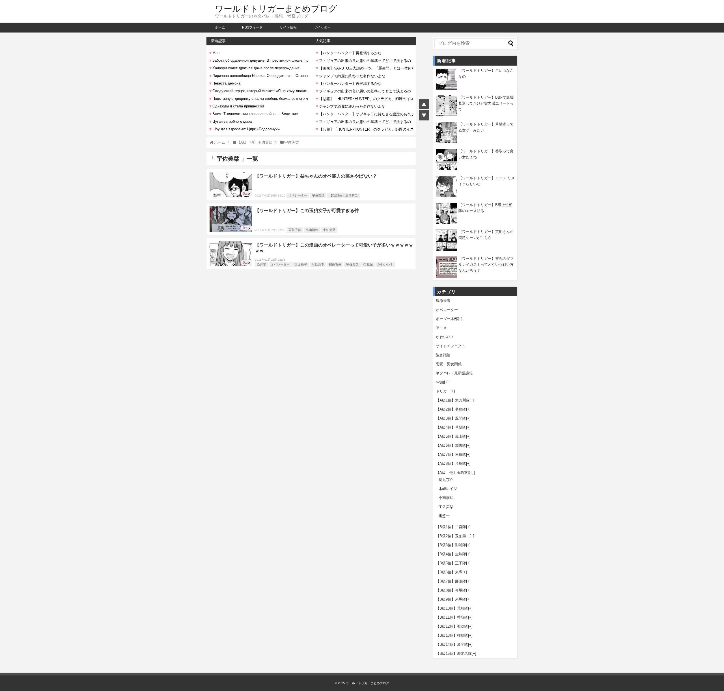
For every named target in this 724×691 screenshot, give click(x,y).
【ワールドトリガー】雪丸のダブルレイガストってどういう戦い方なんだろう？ (486, 264)
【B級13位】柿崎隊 (452, 635)
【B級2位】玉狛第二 (343, 195)
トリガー (443, 391)
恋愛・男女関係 (449, 364)
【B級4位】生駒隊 (451, 554)
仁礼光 (368, 264)
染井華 (261, 264)
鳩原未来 (443, 301)
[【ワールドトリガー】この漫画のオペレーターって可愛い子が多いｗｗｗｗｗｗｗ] (231, 253)
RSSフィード (252, 27)
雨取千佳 (294, 230)
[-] (473, 472)
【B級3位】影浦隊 (451, 545)
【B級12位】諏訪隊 (452, 626)
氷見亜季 (318, 264)
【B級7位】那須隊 (451, 581)
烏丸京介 (446, 480)
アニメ (441, 328)
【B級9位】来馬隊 (451, 599)
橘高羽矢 (335, 264)
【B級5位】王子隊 (451, 563)
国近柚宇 (300, 264)
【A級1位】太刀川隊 (453, 400)
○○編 (440, 382)
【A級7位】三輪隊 (451, 454)
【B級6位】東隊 (449, 572)
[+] (460, 319)
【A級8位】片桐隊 (451, 463)
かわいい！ (385, 264)
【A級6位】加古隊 (451, 445)
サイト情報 (288, 27)
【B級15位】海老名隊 (454, 653)
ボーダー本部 (447, 319)
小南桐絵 (312, 230)
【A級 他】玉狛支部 (453, 472)
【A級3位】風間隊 (451, 418)
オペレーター (297, 195)
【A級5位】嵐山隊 (451, 436)
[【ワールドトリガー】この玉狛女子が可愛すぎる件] (231, 219)
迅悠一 (444, 516)
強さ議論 (443, 355)
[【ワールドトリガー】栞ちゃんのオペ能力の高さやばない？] (231, 184)
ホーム (220, 27)
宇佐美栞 (318, 195)
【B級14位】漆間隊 (452, 644)
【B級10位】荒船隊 (452, 608)
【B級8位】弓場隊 (451, 590)
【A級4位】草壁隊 (451, 427)
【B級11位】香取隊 (452, 617)
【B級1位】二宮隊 (451, 527)
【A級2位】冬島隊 (451, 409)
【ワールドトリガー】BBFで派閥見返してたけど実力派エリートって (486, 103)
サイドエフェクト (450, 346)
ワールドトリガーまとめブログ (276, 8)
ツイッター (322, 27)
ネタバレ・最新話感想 (454, 373)
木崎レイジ (448, 489)
